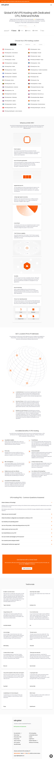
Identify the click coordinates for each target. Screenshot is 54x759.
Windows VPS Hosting (33, 742)
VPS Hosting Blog (32, 733)
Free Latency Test (17, 736)
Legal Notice (31, 738)
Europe (13, 44)
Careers (30, 736)
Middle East (27, 44)
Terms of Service (17, 740)
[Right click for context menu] (5, 5)
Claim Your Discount (27, 568)
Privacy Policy (16, 738)
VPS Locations (17, 742)
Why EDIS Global (17, 744)
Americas (20, 44)
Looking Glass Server (33, 735)
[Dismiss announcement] (52, 1)
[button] (51, 4)
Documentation (17, 733)
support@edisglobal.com (19, 755)
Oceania (40, 44)
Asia (34, 44)
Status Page (16, 735)
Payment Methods (32, 740)
